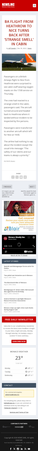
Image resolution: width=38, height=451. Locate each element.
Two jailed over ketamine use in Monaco (18, 275)
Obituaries (16, 293)
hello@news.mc (9, 403)
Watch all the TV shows (19, 255)
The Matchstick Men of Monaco (15, 283)
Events (14, 303)
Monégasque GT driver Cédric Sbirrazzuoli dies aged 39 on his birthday (19, 291)
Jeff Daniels (12, 48)
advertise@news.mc (12, 395)
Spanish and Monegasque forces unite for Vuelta (19, 267)
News (30, 48)
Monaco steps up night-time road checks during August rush (18, 309)
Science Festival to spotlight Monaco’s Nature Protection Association (17, 300)
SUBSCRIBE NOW (19, 341)
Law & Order (16, 312)
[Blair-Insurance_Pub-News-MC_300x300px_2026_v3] (19, 231)
